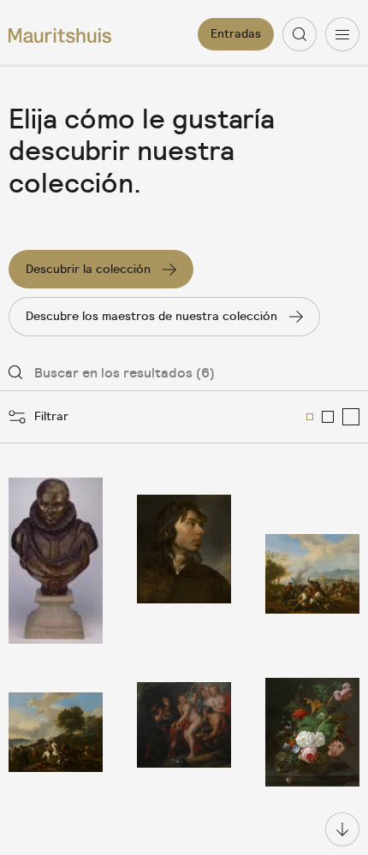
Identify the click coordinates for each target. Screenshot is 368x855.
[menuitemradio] (309, 416)
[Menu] (342, 34)
